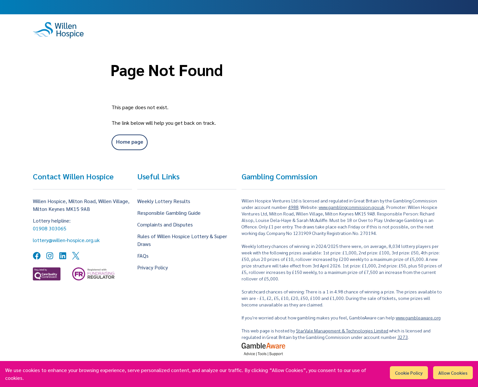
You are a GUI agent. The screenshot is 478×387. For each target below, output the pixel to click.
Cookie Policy (409, 373)
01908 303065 (49, 228)
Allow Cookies (453, 373)
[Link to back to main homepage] (58, 30)
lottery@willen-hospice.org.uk (66, 240)
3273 (402, 337)
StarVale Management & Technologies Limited (342, 330)
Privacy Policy (152, 267)
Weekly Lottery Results (163, 201)
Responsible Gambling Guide (169, 212)
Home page (129, 141)
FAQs (143, 255)
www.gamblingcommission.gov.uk (351, 207)
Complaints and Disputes (165, 224)
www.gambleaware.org (418, 317)
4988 (293, 207)
